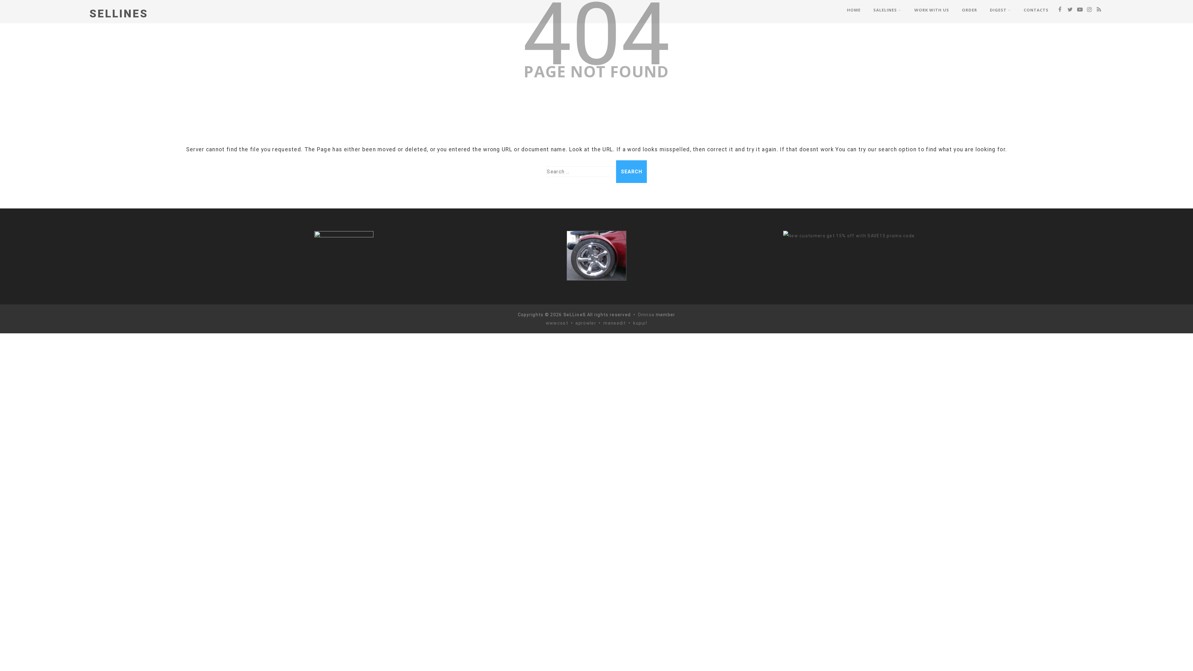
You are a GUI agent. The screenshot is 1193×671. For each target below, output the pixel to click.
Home (854, 10)
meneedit (614, 323)
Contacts (1036, 10)
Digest (998, 10)
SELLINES (118, 13)
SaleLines (885, 10)
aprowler (585, 323)
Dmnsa (647, 314)
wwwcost (557, 323)
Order (969, 10)
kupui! (640, 323)
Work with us (931, 10)
